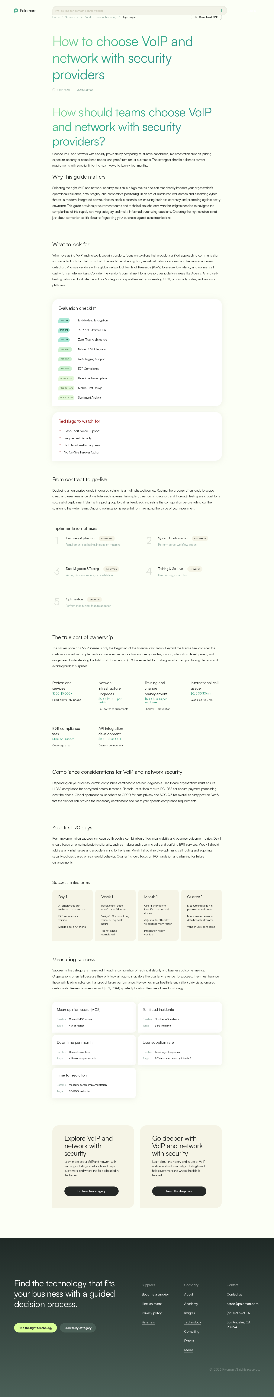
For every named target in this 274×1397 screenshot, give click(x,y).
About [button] (188, 1294)
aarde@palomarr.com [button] (243, 1304)
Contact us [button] (234, 1294)
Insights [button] (189, 1313)
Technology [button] (192, 1322)
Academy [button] (191, 1304)
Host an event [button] (152, 1304)
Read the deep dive (179, 1191)
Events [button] (189, 1341)
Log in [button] (252, 10)
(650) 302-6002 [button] (238, 1313)
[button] (35, 1327)
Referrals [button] (148, 1322)
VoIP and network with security (98, 16)
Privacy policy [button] (152, 1313)
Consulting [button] (191, 1331)
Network (70, 16)
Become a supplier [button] (155, 1294)
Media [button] (188, 1350)
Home (56, 16)
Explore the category (91, 1191)
